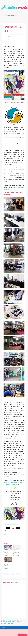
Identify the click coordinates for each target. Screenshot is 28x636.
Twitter (14, 18)
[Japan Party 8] (17, 547)
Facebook (11, 18)
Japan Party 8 (16, 551)
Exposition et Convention (10, 41)
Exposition (7, 574)
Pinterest (17, 18)
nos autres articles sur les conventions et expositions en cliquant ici (14, 482)
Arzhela (8, 36)
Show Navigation (22, 13)
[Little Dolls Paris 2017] (8, 559)
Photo (18, 574)
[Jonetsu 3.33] (8, 547)
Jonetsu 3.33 (7, 551)
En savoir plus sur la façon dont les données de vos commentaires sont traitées (13, 621)
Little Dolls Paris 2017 (6, 563)
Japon (13, 574)
